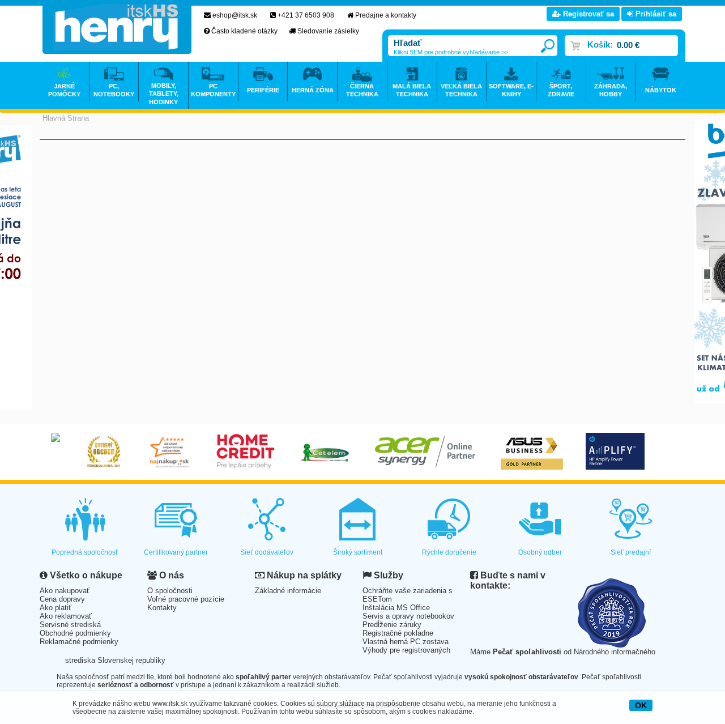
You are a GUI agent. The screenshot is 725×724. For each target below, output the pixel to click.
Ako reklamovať (66, 616)
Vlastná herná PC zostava (405, 641)
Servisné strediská (70, 624)
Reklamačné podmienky (79, 641)
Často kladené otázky (244, 31)
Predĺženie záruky (391, 624)
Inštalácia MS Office (396, 607)
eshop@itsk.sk (234, 15)
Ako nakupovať (64, 590)
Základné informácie (288, 590)
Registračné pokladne (397, 633)
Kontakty (162, 607)
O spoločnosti (170, 590)
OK (641, 705)
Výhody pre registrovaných (406, 650)
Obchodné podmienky (75, 633)
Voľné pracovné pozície (185, 599)
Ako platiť (55, 607)
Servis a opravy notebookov (408, 616)
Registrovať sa (587, 14)
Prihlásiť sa (654, 14)
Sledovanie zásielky (328, 31)
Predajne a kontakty (385, 15)
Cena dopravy (62, 599)
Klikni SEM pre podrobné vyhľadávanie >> (451, 52)
